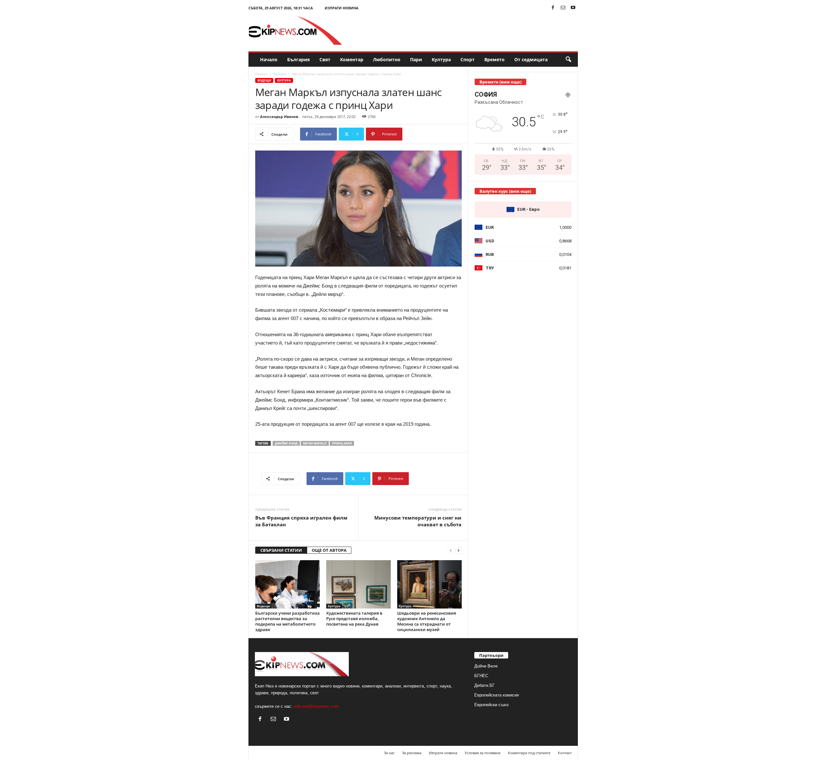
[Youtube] (573, 8)
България (298, 59)
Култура (441, 59)
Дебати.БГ (484, 685)
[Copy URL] (423, 134)
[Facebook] (553, 8)
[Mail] (563, 8)
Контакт (565, 752)
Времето (494, 59)
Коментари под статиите (529, 752)
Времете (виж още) (500, 82)
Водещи (264, 80)
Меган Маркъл (315, 443)
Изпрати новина (341, 7)
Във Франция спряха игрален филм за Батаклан (301, 521)
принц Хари (342, 443)
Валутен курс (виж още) (505, 191)
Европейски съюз (491, 704)
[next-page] (458, 550)
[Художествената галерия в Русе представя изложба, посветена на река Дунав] (358, 584)
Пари (416, 59)
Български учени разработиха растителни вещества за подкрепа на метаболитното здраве (287, 621)
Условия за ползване (482, 752)
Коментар (351, 59)
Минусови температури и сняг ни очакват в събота (417, 521)
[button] (568, 60)
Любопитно (386, 59)
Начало (268, 59)
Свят (324, 59)
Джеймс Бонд (286, 443)
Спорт (467, 59)
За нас (389, 752)
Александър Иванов (279, 116)
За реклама (411, 752)
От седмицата (531, 59)
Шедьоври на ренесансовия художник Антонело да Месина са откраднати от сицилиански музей (426, 621)
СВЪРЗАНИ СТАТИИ (281, 550)
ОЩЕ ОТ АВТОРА (329, 550)
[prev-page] (451, 550)
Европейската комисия (496, 695)
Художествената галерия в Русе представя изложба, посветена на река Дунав (354, 618)
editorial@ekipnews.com (316, 706)
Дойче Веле (486, 666)
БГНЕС (481, 675)
